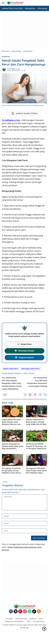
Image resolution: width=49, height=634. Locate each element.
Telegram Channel (26, 357)
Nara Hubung (21, 618)
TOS (28, 621)
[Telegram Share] (40, 395)
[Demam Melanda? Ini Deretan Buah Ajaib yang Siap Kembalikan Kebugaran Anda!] (12, 436)
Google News (26, 344)
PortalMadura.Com (11, 120)
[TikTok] (34, 611)
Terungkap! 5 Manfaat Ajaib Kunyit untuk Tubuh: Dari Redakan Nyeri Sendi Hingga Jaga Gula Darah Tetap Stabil (36, 470)
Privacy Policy (38, 621)
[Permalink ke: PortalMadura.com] (4, 69)
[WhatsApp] (30, 611)
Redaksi (32, 618)
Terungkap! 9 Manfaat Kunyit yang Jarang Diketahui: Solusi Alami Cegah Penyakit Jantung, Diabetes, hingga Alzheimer (12, 470)
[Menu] (3, 3)
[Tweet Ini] (30, 395)
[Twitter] (16, 611)
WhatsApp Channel (26, 351)
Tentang (9, 618)
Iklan (41, 618)
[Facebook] (11, 611)
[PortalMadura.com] (15, 3)
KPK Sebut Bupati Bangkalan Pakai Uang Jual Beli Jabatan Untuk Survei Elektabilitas (11, 383)
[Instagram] (25, 611)
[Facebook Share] (25, 395)
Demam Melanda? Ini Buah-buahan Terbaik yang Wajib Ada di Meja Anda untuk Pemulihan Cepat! (36, 421)
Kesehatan (6, 56)
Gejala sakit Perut (10, 369)
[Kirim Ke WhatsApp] (45, 395)
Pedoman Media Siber (14, 621)
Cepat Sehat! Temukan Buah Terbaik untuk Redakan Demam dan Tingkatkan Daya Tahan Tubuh (12, 421)
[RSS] (39, 611)
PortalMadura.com (13, 69)
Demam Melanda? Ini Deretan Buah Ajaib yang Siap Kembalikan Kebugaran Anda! (12, 446)
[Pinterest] (20, 611)
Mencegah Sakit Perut (30, 369)
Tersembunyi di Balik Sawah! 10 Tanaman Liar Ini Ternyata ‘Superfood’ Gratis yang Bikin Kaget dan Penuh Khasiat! (36, 446)
